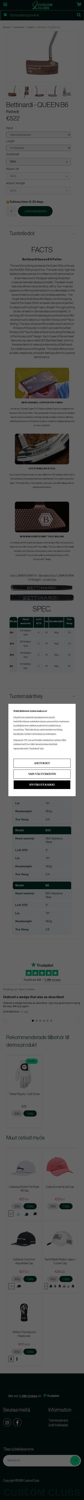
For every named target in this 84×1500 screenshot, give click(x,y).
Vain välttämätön (42, 774)
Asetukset (42, 763)
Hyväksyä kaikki (42, 784)
